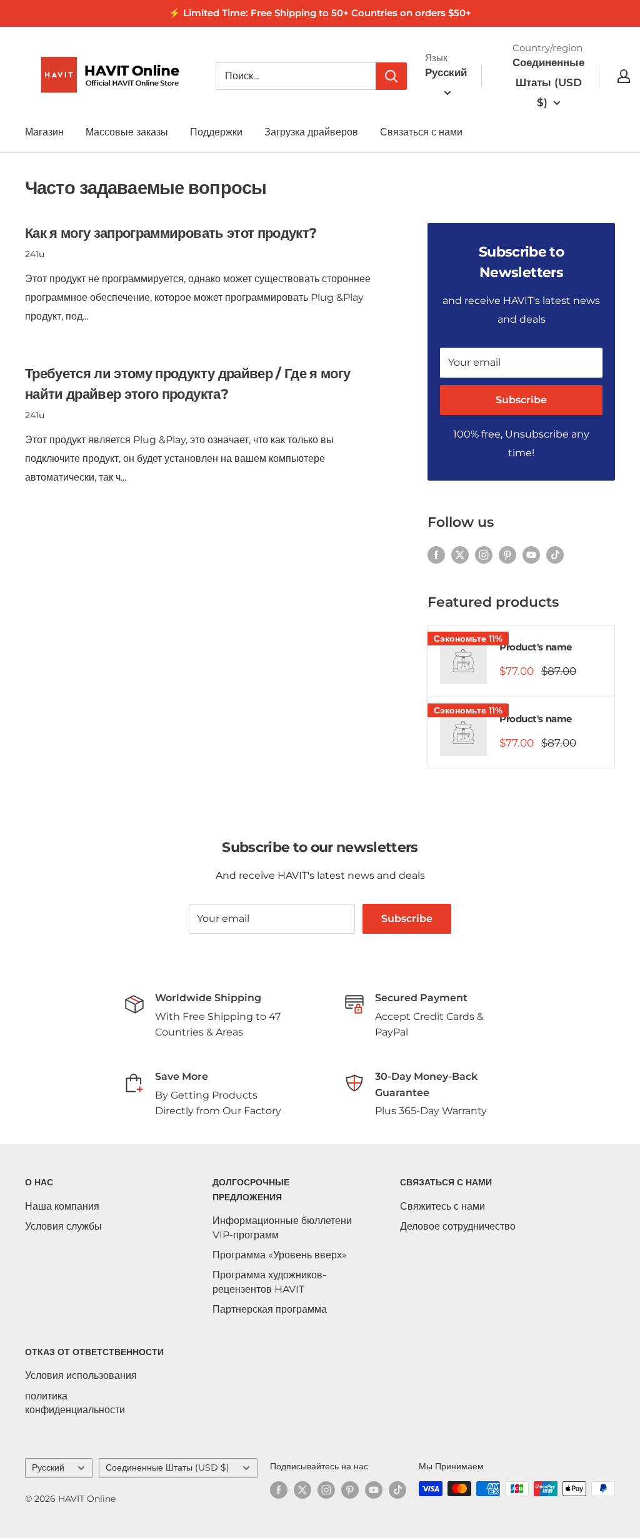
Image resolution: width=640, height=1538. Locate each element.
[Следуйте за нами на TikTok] (555, 554)
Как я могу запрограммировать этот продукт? (170, 233)
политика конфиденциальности (75, 1403)
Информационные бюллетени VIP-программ (282, 1227)
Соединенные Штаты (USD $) (167, 1467)
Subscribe (521, 400)
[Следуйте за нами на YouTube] (531, 554)
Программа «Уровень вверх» (279, 1255)
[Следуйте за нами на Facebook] (436, 554)
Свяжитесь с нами (442, 1206)
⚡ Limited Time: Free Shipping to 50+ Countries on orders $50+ (320, 13)
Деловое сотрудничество (458, 1226)
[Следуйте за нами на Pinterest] (507, 554)
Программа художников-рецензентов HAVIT (269, 1282)
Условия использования (81, 1375)
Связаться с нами (421, 132)
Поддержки (216, 132)
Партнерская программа (269, 1309)
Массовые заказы (127, 132)
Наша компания (62, 1206)
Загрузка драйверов (311, 132)
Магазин (44, 132)
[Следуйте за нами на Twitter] (460, 554)
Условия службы (63, 1226)
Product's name (535, 647)
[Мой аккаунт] (624, 76)
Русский (48, 1467)
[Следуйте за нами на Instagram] (483, 554)
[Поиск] (391, 76)
